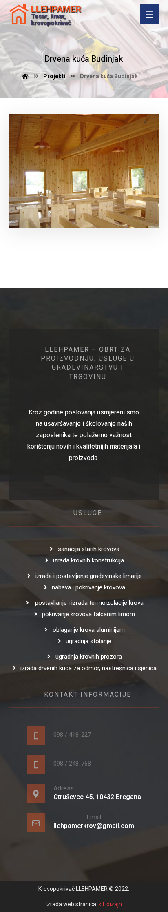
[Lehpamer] (19, 14)
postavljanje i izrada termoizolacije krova (88, 603)
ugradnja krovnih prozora (88, 656)
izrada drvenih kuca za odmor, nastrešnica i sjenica (88, 668)
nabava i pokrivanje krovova (88, 587)
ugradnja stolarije (88, 641)
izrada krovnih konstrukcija (88, 560)
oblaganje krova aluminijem (89, 629)
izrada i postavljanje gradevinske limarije (88, 576)
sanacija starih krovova (88, 549)
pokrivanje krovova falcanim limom (88, 614)
